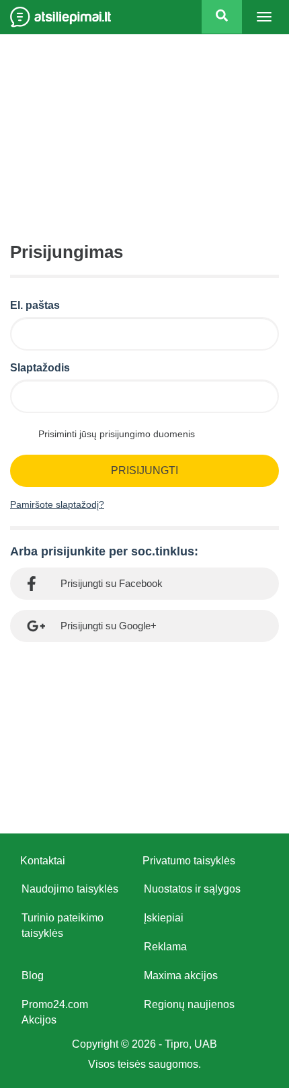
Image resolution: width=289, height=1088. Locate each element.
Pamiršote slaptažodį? (57, 504)
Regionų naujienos (189, 1004)
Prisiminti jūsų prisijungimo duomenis (116, 433)
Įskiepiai (163, 917)
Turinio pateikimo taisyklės (63, 925)
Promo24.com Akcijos (55, 1012)
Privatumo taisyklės (188, 860)
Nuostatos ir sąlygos (192, 889)
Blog (33, 975)
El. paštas (35, 305)
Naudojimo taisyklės (70, 889)
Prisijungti (144, 470)
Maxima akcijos (181, 975)
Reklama (165, 946)
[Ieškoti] (222, 17)
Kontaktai (42, 860)
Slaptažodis (40, 367)
